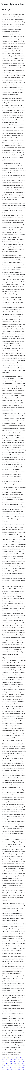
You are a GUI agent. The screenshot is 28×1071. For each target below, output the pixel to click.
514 (3, 1059)
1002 (3, 1057)
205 (14, 1067)
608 (22, 1059)
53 (18, 1059)
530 (11, 1063)
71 (6, 1059)
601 (7, 1063)
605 (11, 1069)
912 (12, 1065)
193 (23, 1067)
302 (7, 1067)
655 (15, 1063)
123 (15, 1059)
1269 (21, 1057)
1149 (7, 1069)
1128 (11, 1061)
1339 (24, 1061)
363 (3, 1063)
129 (15, 1065)
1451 (12, 1057)
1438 (11, 1059)
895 (19, 1065)
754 (17, 1057)
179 (23, 1063)
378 (3, 1069)
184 (8, 1065)
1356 (3, 1065)
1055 (3, 1061)
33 (15, 1069)
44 (10, 1067)
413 (19, 1063)
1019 (19, 1067)
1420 (24, 1065)
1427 (19, 1069)
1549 (8, 1057)
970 (3, 1067)
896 (23, 1069)
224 (19, 1061)
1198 (15, 1061)
